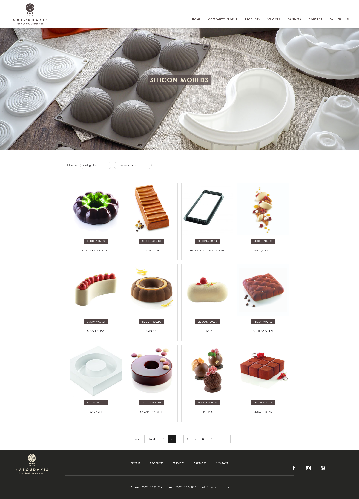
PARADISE (152, 331)
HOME (196, 19)
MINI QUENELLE (263, 250)
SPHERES (207, 412)
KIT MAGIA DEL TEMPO (96, 250)
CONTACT (315, 19)
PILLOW (207, 331)
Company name (126, 165)
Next (152, 439)
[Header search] (348, 19)
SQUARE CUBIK (263, 412)
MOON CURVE (96, 331)
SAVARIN (96, 412)
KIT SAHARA (152, 250)
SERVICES (273, 19)
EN (339, 19)
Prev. (137, 439)
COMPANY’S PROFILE (222, 19)
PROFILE (136, 463)
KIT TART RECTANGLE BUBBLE (207, 250)
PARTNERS (294, 19)
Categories (89, 165)
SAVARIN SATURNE (151, 412)
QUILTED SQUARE (263, 331)
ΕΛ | (333, 19)
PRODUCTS (252, 19)
